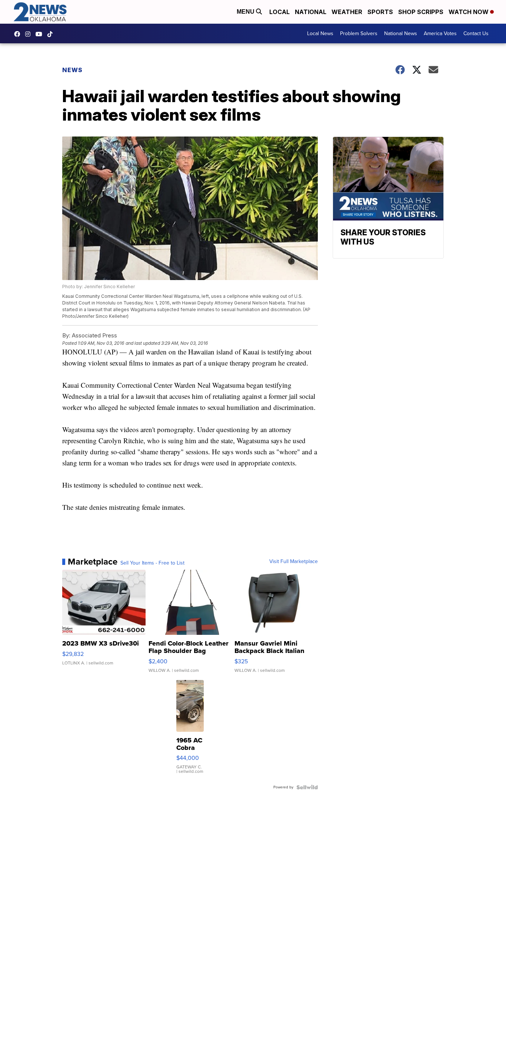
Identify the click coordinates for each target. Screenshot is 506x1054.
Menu (246, 12)
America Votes (440, 33)
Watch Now (469, 12)
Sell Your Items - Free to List (152, 563)
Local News (320, 33)
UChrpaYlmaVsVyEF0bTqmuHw (41, 34)
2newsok (29, 34)
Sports (380, 12)
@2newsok (51, 34)
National (310, 12)
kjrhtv (19, 34)
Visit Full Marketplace (293, 561)
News (72, 70)
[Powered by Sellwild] (307, 787)
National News (400, 33)
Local (279, 12)
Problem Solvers (358, 33)
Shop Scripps (420, 12)
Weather (347, 12)
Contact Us (476, 33)
